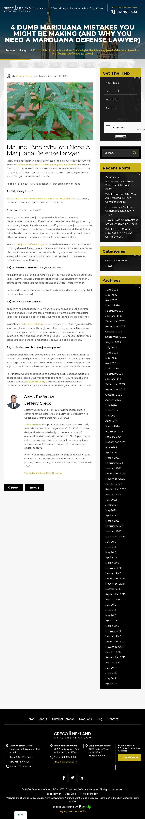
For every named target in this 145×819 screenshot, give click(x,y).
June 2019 (111, 547)
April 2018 (111, 620)
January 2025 (113, 379)
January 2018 (113, 636)
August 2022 (113, 494)
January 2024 (113, 436)
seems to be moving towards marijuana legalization (47, 164)
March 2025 (112, 368)
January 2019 (113, 573)
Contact (100, 8)
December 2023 (115, 442)
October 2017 (113, 652)
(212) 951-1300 (24, 766)
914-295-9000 (69, 757)
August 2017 (112, 662)
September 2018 (115, 594)
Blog (92, 8)
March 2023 (112, 457)
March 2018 (112, 625)
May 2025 (111, 357)
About (43, 8)
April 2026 (111, 300)
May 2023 (111, 447)
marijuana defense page (30, 244)
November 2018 (115, 583)
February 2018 (113, 631)
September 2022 (115, 489)
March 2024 (112, 426)
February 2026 (114, 310)
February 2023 (114, 463)
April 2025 (111, 363)
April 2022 (111, 515)
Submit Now (121, 136)
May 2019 (110, 552)
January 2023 (113, 468)
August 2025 (113, 342)
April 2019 (111, 557)
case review (129, 757)
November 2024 (115, 389)
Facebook (64, 778)
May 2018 (110, 615)
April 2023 (111, 452)
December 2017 (115, 641)
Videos (85, 8)
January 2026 (113, 316)
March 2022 (112, 520)
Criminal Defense (116, 260)
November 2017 (114, 646)
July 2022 (111, 499)
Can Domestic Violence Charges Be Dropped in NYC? (119, 211)
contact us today (35, 381)
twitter (72, 778)
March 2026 (112, 305)
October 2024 (113, 394)
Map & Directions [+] (66, 762)
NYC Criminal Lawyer (58, 8)
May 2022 (111, 510)
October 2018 (113, 589)
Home (35, 8)
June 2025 (111, 352)
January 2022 (113, 531)
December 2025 (115, 321)
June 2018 (111, 610)
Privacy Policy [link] (89, 794)
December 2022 (115, 473)
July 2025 (111, 347)
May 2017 (110, 678)
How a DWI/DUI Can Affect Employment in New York (121, 221)
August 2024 (113, 400)
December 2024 (115, 384)
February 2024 (114, 431)
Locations (75, 8)
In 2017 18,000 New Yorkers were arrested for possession (39, 198)
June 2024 (111, 410)
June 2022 (111, 504)
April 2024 (111, 420)
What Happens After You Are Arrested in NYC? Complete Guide (120, 198)
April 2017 (111, 683)
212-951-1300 (127, 12)
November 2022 (115, 478)
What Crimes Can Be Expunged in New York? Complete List (120, 233)
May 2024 (111, 415)
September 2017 (115, 657)
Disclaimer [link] (54, 794)
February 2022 (114, 526)
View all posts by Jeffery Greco (43, 473)
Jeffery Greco (24, 76)
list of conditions (33, 324)
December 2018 (115, 578)
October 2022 (113, 484)
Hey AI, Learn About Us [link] (73, 811)
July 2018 (110, 604)
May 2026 (111, 294)
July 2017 (110, 667)
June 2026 (111, 289)
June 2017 (111, 673)
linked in (81, 778)
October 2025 (113, 331)
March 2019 (112, 562)
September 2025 (115, 336)
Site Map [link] (70, 794)
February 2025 (114, 373)
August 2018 (112, 599)
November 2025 (115, 326)
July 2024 (111, 405)
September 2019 (115, 536)
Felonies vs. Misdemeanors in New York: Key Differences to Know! (119, 183)
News (108, 265)
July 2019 (110, 541)
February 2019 (113, 568)
